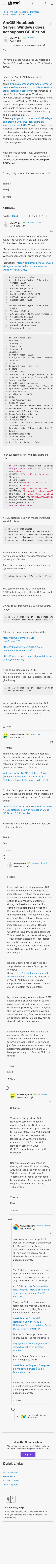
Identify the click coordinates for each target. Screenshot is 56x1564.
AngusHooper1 (27, 1226)
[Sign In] (51, 3)
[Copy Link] (44, 45)
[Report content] (51, 23)
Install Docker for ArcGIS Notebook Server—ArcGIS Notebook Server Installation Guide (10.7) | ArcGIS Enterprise (27, 810)
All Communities (10, 1472)
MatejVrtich (15, 38)
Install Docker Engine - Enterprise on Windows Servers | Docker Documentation (31, 1369)
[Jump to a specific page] (51, 216)
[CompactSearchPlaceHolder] (46, 3)
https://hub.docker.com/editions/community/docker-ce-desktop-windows (32, 1347)
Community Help (10, 1484)
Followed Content (11, 1480)
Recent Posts (9, 1476)
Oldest (14, 216)
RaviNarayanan (17, 734)
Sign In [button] (28, 1454)
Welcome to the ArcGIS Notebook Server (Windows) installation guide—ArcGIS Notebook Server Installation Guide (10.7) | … (27, 776)
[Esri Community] (14, 3)
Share (7, 197)
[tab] (8, 207)
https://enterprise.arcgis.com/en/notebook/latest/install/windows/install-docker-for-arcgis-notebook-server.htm (27, 87)
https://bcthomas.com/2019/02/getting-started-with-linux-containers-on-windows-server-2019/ (28, 122)
